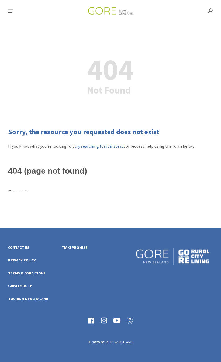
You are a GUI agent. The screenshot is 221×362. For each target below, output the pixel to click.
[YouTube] (117, 320)
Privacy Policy (22, 260)
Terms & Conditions (27, 273)
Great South (20, 286)
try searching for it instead (99, 146)
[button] (10, 11)
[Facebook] (91, 320)
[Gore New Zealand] (172, 257)
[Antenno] (130, 320)
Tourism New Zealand (28, 299)
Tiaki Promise (74, 247)
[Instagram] (104, 320)
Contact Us (18, 247)
